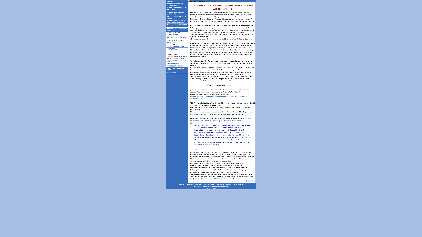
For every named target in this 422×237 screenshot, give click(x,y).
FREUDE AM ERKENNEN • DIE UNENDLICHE (176, 9)
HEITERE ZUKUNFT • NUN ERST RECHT (177, 25)
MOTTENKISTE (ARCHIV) (175, 66)
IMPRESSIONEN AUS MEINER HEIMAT (176, 61)
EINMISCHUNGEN (172, 6)
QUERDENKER (172, 44)
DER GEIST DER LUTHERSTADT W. (177, 37)
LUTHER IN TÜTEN (173, 35)
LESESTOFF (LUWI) (173, 64)
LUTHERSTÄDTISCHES (174, 33)
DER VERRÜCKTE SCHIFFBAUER (177, 56)
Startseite (170, 1)
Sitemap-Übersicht (209, 184)
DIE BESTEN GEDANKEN (175, 3)
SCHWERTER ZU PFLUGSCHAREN (173, 49)
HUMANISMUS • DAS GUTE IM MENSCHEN (176, 29)
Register (228, 184)
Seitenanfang (250, 181)
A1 (242, 14)
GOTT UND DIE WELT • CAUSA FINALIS (176, 17)
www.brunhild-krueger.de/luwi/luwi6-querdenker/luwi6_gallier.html (211, 186)
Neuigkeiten (220, 184)
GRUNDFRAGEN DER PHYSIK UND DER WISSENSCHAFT (176, 21)
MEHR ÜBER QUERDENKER (176, 46)
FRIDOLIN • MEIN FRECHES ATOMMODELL (175, 13)
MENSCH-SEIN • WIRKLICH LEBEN (175, 69)
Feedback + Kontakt (239, 184)
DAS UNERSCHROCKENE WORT (177, 52)
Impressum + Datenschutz (194, 184)
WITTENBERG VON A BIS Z (175, 58)
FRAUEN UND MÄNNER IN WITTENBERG (175, 41)
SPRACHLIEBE (171, 72)
